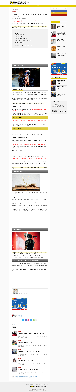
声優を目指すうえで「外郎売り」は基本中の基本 (24, 45)
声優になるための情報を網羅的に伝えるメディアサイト (38, 389)
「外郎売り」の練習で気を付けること (22, 38)
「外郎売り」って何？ (19, 33)
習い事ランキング (20, 315)
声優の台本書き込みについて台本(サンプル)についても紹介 (29, 351)
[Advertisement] (30, 56)
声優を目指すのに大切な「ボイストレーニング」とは (28, 369)
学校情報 (29, 5)
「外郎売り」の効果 (19, 36)
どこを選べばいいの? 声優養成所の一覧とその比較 (61, 26)
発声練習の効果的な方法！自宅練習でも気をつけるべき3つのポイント (31, 333)
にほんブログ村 (19, 316)
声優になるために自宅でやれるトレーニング (26, 342)
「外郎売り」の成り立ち (20, 34)
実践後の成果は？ (18, 44)
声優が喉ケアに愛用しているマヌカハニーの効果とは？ (61, 48)
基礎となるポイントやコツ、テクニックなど (23, 40)
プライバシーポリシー (47, 384)
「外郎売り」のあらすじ (19, 42)
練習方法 (38, 5)
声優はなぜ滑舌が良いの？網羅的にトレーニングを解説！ (28, 360)
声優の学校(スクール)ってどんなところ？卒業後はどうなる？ (25, 377)
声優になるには (21, 5)
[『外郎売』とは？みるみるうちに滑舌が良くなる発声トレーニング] (31, 320)
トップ (13, 5)
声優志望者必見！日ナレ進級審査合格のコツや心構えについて (61, 82)
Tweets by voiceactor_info (56, 19)
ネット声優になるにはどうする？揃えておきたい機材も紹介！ (61, 94)
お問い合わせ (40, 384)
